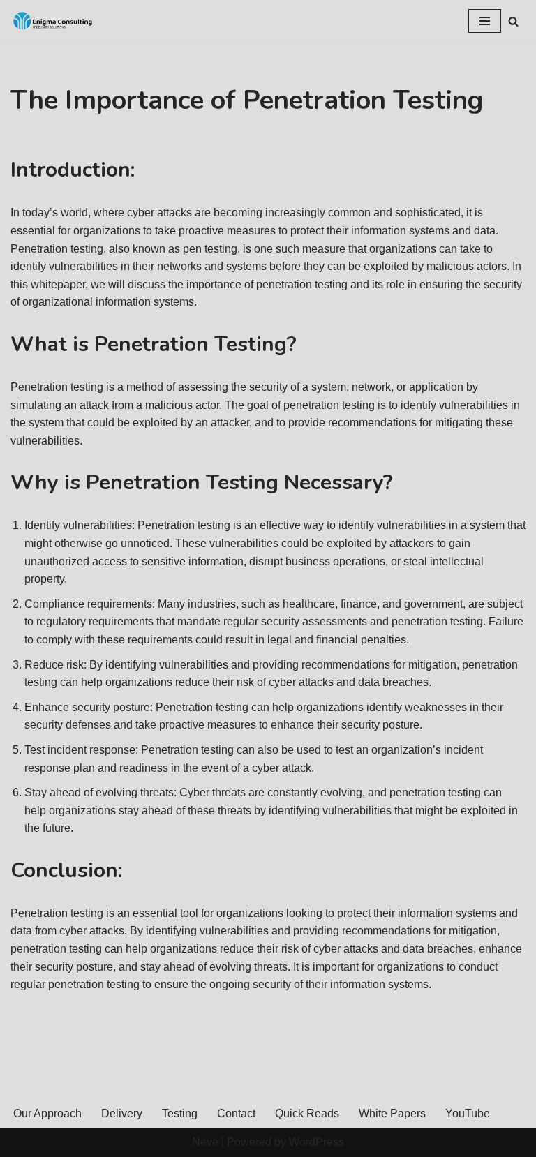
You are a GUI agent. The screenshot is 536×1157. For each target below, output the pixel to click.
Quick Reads (307, 1113)
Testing (180, 1113)
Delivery (121, 1113)
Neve (205, 1142)
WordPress (316, 1142)
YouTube (467, 1113)
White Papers (392, 1113)
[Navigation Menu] (484, 21)
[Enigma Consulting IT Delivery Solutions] (52, 21)
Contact (236, 1113)
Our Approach (47, 1113)
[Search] (513, 21)
